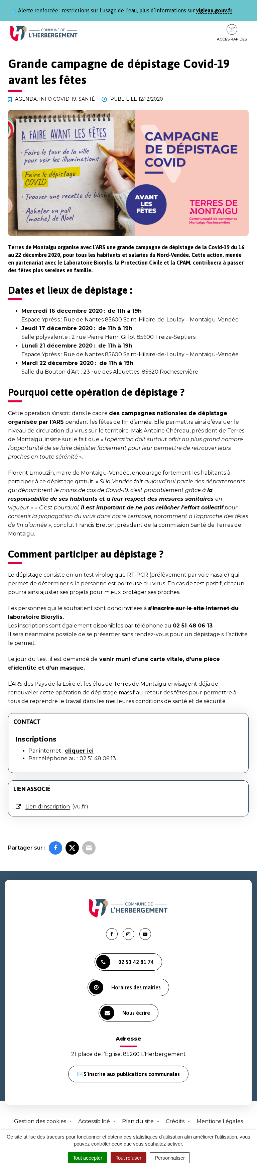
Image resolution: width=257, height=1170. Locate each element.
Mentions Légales (220, 1121)
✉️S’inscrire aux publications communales (128, 1074)
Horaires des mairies (136, 987)
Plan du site (138, 1121)
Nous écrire (136, 1013)
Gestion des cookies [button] (40, 1121)
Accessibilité (94, 1121)
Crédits (175, 1121)
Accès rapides (232, 39)
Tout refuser (128, 1158)
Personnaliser (170, 1158)
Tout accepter (87, 1158)
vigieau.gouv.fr (214, 10)
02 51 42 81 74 (136, 962)
